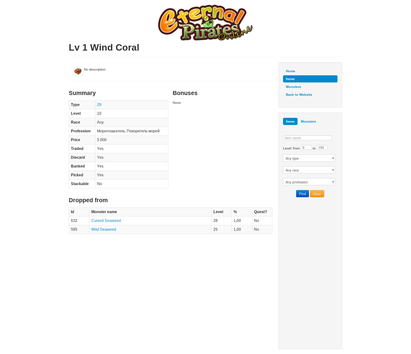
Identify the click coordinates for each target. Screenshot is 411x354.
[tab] (290, 121)
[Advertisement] (310, 273)
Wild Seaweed (103, 229)
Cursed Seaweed (106, 221)
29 (99, 105)
